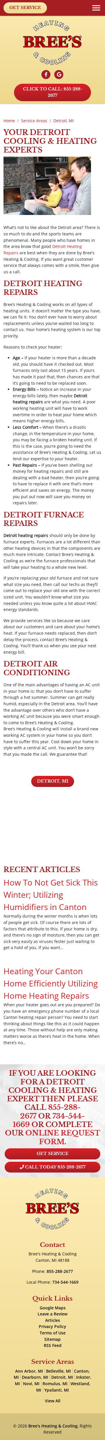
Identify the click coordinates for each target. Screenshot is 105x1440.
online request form (62, 1137)
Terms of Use (53, 1333)
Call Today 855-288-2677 (54, 1167)
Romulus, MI (55, 1383)
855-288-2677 (50, 1111)
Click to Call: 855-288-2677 (52, 92)
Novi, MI (31, 1383)
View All (52, 1401)
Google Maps (53, 1307)
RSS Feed (53, 1345)
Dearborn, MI (35, 1377)
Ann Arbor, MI (29, 1371)
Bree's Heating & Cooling (53, 1426)
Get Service (25, 7)
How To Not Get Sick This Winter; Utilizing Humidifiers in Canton (51, 894)
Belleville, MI (58, 1371)
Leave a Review (52, 1314)
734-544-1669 (65, 1282)
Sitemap (52, 1339)
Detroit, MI (52, 781)
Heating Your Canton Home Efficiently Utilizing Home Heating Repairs (51, 983)
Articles (52, 1320)
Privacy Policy (52, 1326)
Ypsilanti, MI (56, 1390)
